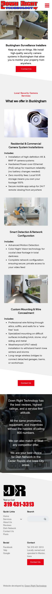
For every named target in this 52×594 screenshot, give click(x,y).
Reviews (7, 525)
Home (6, 516)
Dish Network (9, 528)
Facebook (7, 547)
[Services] (21, 519)
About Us (7, 522)
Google (6, 553)
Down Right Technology (36, 586)
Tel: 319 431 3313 (35, 547)
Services (7, 519)
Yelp (5, 550)
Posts (6, 534)
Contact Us (8, 531)
